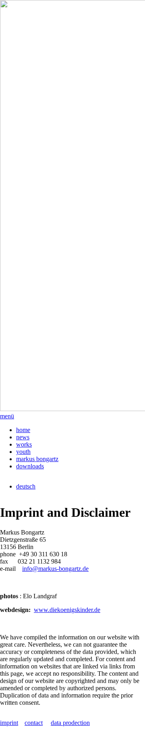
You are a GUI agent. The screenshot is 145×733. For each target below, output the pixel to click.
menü (7, 416)
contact (34, 722)
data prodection (70, 722)
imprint (9, 722)
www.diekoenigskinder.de (67, 609)
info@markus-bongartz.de (55, 568)
